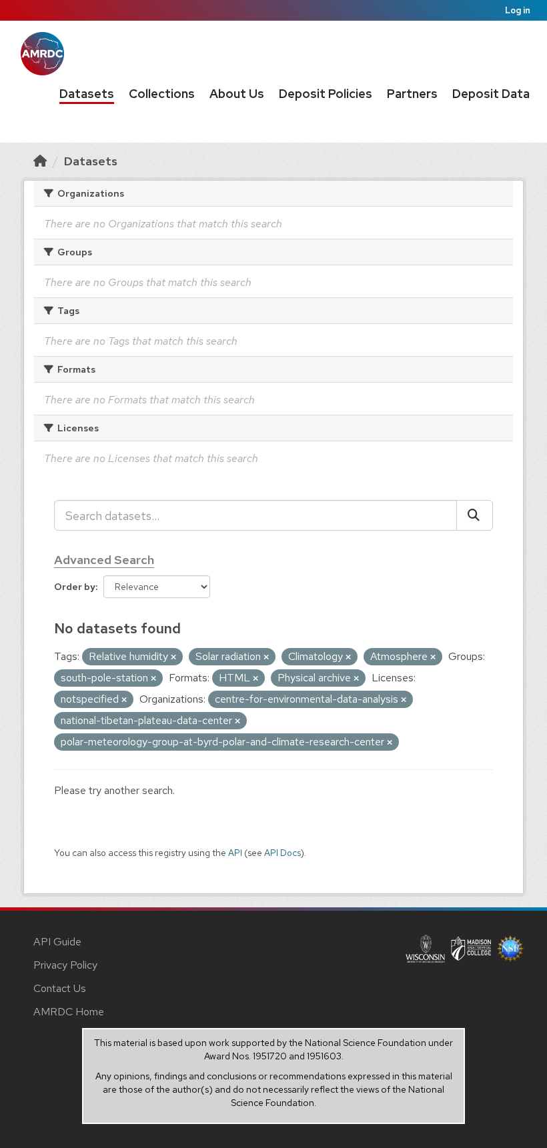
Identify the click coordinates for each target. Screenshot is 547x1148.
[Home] (40, 161)
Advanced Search (104, 559)
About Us (236, 93)
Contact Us (59, 988)
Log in (517, 10)
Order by (74, 587)
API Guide (57, 942)
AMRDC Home (68, 1012)
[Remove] (173, 657)
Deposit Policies (325, 93)
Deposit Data (491, 93)
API (235, 853)
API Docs (282, 853)
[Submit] (474, 515)
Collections (162, 93)
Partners (412, 93)
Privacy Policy (65, 965)
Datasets (86, 93)
